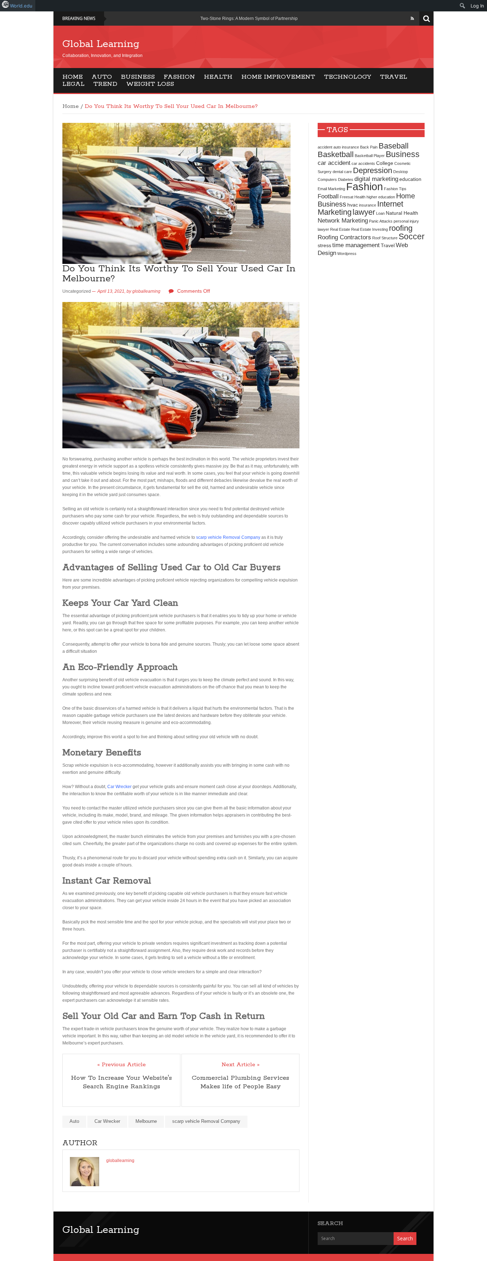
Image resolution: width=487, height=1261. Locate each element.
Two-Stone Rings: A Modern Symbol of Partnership (249, 18)
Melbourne (146, 1121)
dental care (342, 172)
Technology (347, 76)
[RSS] (412, 18)
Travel (393, 76)
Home (72, 76)
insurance (367, 205)
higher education (380, 197)
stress (324, 245)
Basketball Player (370, 155)
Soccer (412, 236)
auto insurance (346, 147)
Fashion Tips (395, 189)
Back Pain (369, 147)
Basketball (336, 154)
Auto (102, 76)
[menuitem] (462, 5)
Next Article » (240, 1064)
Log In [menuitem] (477, 6)
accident (325, 147)
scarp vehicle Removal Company (228, 537)
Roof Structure (385, 238)
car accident (334, 162)
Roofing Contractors (344, 237)
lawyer (364, 212)
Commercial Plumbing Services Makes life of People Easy (240, 1082)
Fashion (179, 76)
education (410, 179)
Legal (73, 84)
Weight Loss (150, 84)
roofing (400, 228)
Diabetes (345, 179)
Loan (380, 213)
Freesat (346, 197)
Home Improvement (278, 76)
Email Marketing (331, 189)
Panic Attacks (381, 221)
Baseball (394, 145)
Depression (372, 170)
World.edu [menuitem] (21, 6)
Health (218, 76)
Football (328, 196)
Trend (105, 84)
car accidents (363, 163)
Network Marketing (343, 220)
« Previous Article (121, 1064)
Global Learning (100, 44)
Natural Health (402, 213)
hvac (352, 205)
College (384, 163)
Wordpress (347, 253)
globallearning (146, 291)
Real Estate (340, 229)
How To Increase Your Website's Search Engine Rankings (121, 1082)
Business (138, 76)
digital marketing (376, 178)
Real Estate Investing (369, 229)
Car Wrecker (119, 786)
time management (356, 245)
